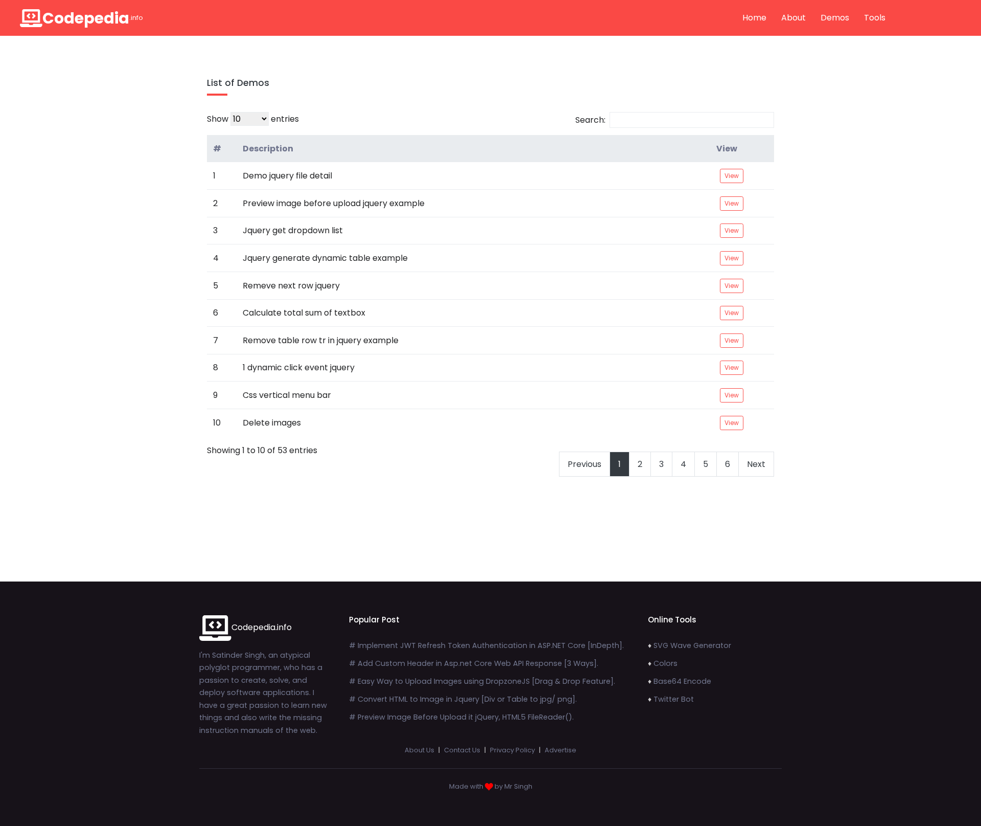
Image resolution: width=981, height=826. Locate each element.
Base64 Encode (682, 681)
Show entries (253, 119)
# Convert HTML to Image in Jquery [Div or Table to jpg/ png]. (463, 699)
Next (756, 464)
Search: (590, 120)
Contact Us (462, 750)
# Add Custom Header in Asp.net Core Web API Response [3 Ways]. (473, 663)
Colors (665, 663)
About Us (419, 750)
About (793, 18)
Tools (874, 18)
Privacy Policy (512, 750)
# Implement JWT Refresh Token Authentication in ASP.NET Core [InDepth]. (486, 645)
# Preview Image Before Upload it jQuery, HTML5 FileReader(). (461, 717)
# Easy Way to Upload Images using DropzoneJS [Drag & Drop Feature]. (482, 681)
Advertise (560, 750)
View (726, 148)
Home (754, 18)
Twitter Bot (673, 699)
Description (268, 148)
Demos (835, 18)
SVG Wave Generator (692, 645)
